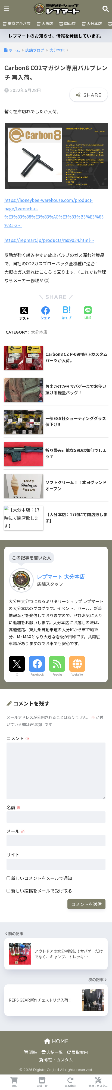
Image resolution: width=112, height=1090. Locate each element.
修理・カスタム (58, 1060)
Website (77, 674)
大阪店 (47, 23)
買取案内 (79, 1052)
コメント (18, 738)
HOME (59, 1041)
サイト (13, 854)
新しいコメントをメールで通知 (41, 878)
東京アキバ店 (18, 23)
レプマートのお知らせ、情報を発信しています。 (56, 35)
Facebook (37, 674)
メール (16, 831)
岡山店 (69, 23)
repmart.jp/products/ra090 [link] (49, 240)
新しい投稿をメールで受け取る (41, 890)
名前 (14, 807)
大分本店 (94, 23)
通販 (32, 1052)
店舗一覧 (54, 1052)
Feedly (57, 674)
